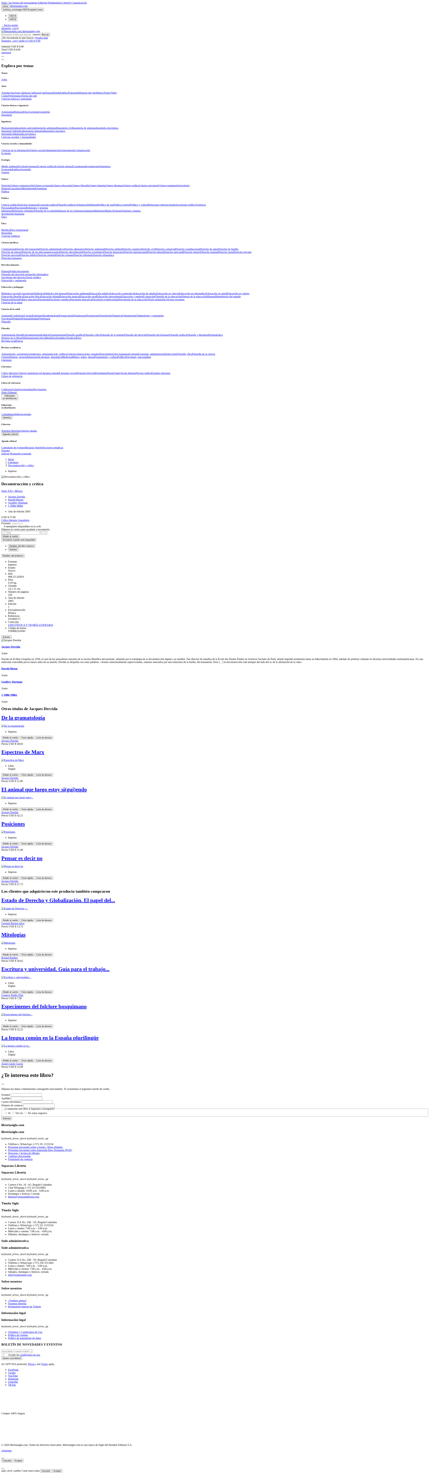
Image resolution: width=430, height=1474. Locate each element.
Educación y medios (132, 296)
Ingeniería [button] (6, 115)
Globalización (82, 204)
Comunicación (79, 2)
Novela (91, 373)
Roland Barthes (9, 957)
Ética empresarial (19, 230)
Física (26, 111)
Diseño (56, 92)
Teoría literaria (128, 373)
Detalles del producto (13, 555)
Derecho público (28, 255)
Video (113, 92)
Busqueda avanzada (20, 453)
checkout (6, 52)
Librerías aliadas (28, 430)
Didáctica (39, 293)
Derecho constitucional (188, 249)
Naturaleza (105, 166)
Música (100, 92)
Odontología (129, 315)
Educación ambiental (79, 293)
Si (9, 1113)
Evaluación (149, 296)
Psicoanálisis (8, 207)
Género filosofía (80, 185)
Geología (34, 111)
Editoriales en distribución (10, 397)
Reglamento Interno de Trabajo (24, 1306)
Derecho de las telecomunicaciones (40, 252)
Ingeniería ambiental (46, 128)
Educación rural (88, 296)
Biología (18, 111)
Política (14, 271)
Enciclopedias (25, 389)
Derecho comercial (166, 249)
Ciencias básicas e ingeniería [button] (16, 98)
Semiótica (61, 338)
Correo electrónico (11, 1101)
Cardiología (18, 315)
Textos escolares (175, 299)
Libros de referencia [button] (12, 376)
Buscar (45, 34)
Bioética (5, 230)
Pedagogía (6, 299)
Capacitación (27, 293)
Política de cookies (18, 1335)
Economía (6, 169)
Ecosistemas (78, 166)
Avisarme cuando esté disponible (19, 540)
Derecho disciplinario (70, 252)
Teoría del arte (29, 95)
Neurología (105, 315)
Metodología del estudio (228, 296)
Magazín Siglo (32, 447)
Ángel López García (12, 1063)
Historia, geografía (19, 357)
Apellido (6, 1098)
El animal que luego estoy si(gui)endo (44, 789)
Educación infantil (50, 296)
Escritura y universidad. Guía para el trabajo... (55, 969)
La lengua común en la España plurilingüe (50, 1038)
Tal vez (19, 1113)
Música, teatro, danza (83, 357)
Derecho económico (92, 252)
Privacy (32, 1364)
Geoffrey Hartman (18, 502)
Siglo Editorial (9, 392)
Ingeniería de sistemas (84, 128)
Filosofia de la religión (46, 210)
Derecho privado (242, 252)
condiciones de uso (30, 1354)
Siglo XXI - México (12, 491)
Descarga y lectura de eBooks (24, 1153)
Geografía (25, 169)
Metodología (28, 188)
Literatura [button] (6, 360)
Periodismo (41, 188)
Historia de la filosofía (13, 338)
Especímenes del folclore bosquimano (44, 1006)
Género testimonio (168, 185)
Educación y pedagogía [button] (13, 280)
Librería (66, 2)
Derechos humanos (28, 204)
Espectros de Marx (22, 752)
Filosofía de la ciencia (203, 354)
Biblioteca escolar (10, 293)
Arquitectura (8, 92)
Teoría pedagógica (157, 299)
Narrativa (82, 373)
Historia (5, 188)
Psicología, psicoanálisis (138, 357)
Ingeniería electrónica (107, 128)
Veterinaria (44, 318)
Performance (15, 95)
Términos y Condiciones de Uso (25, 1332)
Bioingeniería (8, 128)
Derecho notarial (209, 252)
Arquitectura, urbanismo (40, 354)
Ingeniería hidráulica (12, 131)
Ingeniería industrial (33, 131)
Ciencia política (9, 204)
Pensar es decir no (21, 858)
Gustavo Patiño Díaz (12, 995)
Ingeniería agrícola (25, 128)
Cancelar (7, 1460)
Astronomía (7, 111)
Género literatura (114, 185)
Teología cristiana (131, 210)
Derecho (5, 185)
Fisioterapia (80, 315)
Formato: (6, 523)
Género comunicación (22, 185)
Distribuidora (55, 2)
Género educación (62, 185)
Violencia (201, 204)
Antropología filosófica (13, 334)
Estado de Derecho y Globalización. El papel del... (58, 900)
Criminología (8, 249)
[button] (9, 25)
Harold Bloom (15, 499)
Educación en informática (192, 293)
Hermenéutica (215, 334)
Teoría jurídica (33, 277)
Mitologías (99, 210)
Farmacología (66, 315)
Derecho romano (64, 255)
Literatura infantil (50, 373)
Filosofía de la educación (168, 296)
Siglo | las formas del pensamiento (19, 2)
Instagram (13, 1378)
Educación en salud (216, 293)
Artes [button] (4, 79)
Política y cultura (139, 204)
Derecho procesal (10, 255)
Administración (52, 150)
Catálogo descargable (19, 1156)
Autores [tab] (13, 549)
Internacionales (23, 414)
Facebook (13, 1369)
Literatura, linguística (50, 357)
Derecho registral (46, 255)
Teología (117, 210)
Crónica (21, 373)
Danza (49, 92)
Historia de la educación (194, 296)
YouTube (13, 1375)
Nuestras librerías (10, 430)
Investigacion (92, 166)
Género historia (97, 185)
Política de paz (106, 204)
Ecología (133, 354)
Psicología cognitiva (59, 299)
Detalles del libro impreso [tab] (21, 546)
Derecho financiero (113, 252)
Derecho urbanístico (103, 255)
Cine (43, 92)
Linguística (16, 188)
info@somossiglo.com (20, 1274)
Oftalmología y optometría (150, 315)
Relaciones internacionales (162, 204)
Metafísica (50, 338)
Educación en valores (238, 293)
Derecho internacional (135, 252)
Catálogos (35, 92)
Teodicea (71, 338)
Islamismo (6, 210)
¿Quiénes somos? (17, 1300)
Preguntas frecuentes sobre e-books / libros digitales (35, 1147)
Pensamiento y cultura (106, 357)
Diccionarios (39, 389)
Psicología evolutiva (102, 299)
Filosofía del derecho (12, 274)
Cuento (29, 373)
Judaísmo (89, 210)
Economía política (47, 204)
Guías (15, 389)
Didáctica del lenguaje (56, 293)
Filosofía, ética (184, 354)
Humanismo (31, 338)
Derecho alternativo (74, 249)
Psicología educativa (81, 299)
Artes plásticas (22, 92)
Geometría (44, 111)
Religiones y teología (37, 207)
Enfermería (38, 315)
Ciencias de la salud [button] (11, 302)
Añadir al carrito (10, 536)
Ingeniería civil (65, 128)
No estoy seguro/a (37, 1113)
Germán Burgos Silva (12, 923)
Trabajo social (37, 150)
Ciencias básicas (75, 354)
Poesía (15, 299)
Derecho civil (148, 249)
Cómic (4, 95)
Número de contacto (12, 1105)
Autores (6, 637)
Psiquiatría (27, 318)
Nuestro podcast (5, 452)
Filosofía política (66, 204)
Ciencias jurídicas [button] (10, 236)
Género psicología (149, 185)
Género (5, 357)
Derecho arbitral (113, 249)
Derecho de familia (228, 249)
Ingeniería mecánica (54, 131)
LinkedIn (13, 1381)
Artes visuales (91, 354)
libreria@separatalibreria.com (23, 1196)
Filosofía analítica (75, 334)
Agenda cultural (10, 434)
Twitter (12, 1372)
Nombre (5, 1094)
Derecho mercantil (173, 252)
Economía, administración (151, 354)
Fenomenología (57, 334)
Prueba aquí (41, 37)
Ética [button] (4, 216)
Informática (7, 134)
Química (31, 134)
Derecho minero (192, 252)
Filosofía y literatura (197, 334)
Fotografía (73, 92)
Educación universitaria (109, 296)
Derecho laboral (155, 252)
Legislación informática (36, 274)
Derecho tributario (83, 255)
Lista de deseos (44, 737)
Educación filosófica (12, 296)
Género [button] (5, 172)
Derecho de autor (209, 249)
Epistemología (33, 334)
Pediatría (17, 318)
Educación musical (70, 296)
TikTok (12, 1384)
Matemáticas (20, 134)
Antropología (68, 150)
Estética (64, 92)
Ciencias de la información (15, 150)
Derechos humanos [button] (11, 258)
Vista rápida (27, 737)
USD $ (12, 16)
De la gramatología (23, 718)
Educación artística (100, 293)
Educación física (31, 296)
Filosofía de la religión (112, 334)
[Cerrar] (2, 1458)
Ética (78, 338)
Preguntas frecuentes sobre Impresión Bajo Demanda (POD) (40, 1150)
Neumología (92, 315)
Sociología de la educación (133, 299)
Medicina (67, 357)
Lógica (41, 338)
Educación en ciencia (168, 293)
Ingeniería (34, 357)
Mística (109, 210)
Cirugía (28, 315)
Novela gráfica (144, 373)
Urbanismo (18, 213)
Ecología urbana (63, 166)
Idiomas (211, 296)
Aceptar (18, 1460)
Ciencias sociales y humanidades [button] (18, 137)
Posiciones (13, 824)
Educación (171, 354)
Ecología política (46, 166)
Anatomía (6, 315)
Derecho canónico (131, 249)
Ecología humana (27, 166)
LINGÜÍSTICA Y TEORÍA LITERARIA (30, 625)
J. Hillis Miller (15, 505)
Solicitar (7, 1118)
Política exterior (122, 204)
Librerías (7, 417)
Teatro (107, 92)
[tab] (215, 556)
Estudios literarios (161, 373)
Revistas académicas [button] (12, 341)
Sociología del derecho (13, 277)
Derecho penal (226, 252)
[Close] (2, 59)
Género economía (43, 185)
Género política (131, 185)
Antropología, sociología (14, 354)
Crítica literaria (9, 373)
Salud (116, 299)
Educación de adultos (145, 293)
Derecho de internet (11, 252)
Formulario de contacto (20, 1159)
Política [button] (5, 191)
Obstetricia (116, 315)
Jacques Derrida (16, 496)
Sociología (183, 185)
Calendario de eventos (13, 447)
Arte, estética (60, 354)
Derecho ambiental (95, 249)
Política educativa (28, 299)
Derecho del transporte (27, 249)
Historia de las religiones (71, 210)
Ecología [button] (6, 153)
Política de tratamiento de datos (24, 1338)
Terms (44, 1364)
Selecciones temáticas (51, 447)
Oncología (6, 318)
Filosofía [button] (6, 321)
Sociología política (186, 204)
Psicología (20, 207)
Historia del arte (87, 92)
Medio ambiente (9, 166)
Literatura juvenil (68, 373)
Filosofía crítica (92, 334)
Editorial (43, 2)
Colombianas (8, 414)
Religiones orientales (23, 210)
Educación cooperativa (122, 293)
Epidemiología (51, 315)
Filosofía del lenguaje (157, 334)
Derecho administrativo (51, 249)
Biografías (6, 233)
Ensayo (37, 373)
